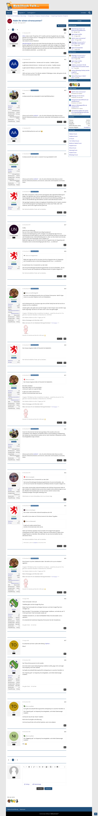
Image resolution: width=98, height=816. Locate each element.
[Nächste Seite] (17, 30)
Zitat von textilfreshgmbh (32, 293)
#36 (65, 598)
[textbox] (44, 775)
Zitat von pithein (30, 706)
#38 (65, 660)
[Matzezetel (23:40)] (71, 84)
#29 (65, 288)
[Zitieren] (65, 53)
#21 (65, 33)
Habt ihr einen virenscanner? (78, 38)
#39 (65, 702)
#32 (65, 429)
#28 (65, 251)
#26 (65, 191)
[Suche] (89, 12)
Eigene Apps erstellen (76, 34)
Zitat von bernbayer (30, 510)
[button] (27, 784)
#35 (65, 558)
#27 (65, 225)
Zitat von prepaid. (30, 379)
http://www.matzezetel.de (13, 310)
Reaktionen (10, 106)
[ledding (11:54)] (76, 84)
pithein (48, 643)
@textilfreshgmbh (26, 43)
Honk (72, 58)
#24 (65, 128)
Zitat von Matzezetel (31, 521)
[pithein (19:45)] (73, 84)
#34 (65, 505)
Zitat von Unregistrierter (32, 255)
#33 (65, 472)
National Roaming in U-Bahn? (78, 76)
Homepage (54, 323)
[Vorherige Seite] (8, 30)
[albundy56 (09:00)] (78, 84)
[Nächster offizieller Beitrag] (61, 122)
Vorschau (40, 788)
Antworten (48, 788)
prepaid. (35, 542)
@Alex (24, 36)
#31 (65, 375)
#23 (65, 90)
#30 (65, 345)
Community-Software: (49, 813)
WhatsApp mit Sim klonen (77, 95)
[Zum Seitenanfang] (95, 814)
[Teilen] (65, 30)
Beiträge (10, 107)
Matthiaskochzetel (15, 313)
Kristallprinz (87, 127)
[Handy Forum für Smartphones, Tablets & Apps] (49, 5)
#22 (65, 59)
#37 (65, 640)
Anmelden (83, 12)
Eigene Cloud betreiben (77, 47)
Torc (72, 32)
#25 (65, 154)
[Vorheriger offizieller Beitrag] (58, 122)
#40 (65, 731)
